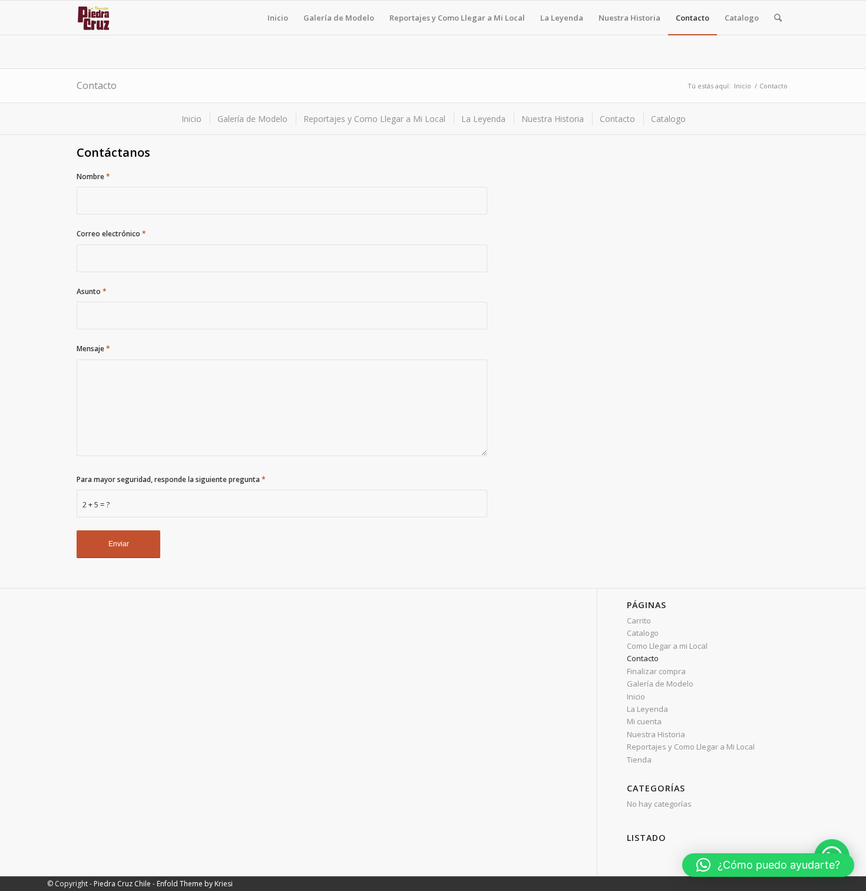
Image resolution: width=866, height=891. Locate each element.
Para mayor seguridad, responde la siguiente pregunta (171, 479)
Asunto (92, 291)
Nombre (93, 176)
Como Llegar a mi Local (667, 646)
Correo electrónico (111, 234)
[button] (768, 865)
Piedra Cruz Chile (122, 884)
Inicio (742, 85)
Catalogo (643, 633)
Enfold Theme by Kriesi (195, 884)
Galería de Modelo (660, 683)
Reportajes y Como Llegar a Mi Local (691, 746)
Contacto (97, 85)
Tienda (639, 759)
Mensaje (93, 349)
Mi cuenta (644, 721)
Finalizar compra (656, 671)
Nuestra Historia (656, 734)
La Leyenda (647, 709)
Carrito (639, 620)
